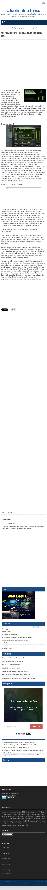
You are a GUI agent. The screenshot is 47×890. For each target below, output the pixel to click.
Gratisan (5, 816)
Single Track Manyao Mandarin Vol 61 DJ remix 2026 (19, 745)
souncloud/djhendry (13, 170)
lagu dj (26, 821)
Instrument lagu (22, 816)
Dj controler (29, 812)
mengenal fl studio (11, 823)
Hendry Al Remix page (10, 634)
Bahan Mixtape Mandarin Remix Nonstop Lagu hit (18, 742)
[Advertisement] (23, 64)
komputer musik (18, 821)
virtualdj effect (16, 825)
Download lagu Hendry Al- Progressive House (17, 637)
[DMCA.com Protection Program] (8, 798)
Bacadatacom (6, 847)
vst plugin (7, 28)
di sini (8, 221)
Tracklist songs (6, 870)
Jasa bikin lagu (6, 873)
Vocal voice (22, 818)
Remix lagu (41, 816)
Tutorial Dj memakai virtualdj (11, 668)
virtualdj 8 (8, 825)
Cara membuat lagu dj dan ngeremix (13, 661)
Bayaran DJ (5, 812)
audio (38, 818)
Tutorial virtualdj (13, 818)
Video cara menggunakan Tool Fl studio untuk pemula (18, 678)
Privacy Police (7, 648)
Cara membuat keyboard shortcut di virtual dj (16, 675)
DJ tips (22, 812)
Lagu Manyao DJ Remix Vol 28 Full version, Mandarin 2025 (21, 755)
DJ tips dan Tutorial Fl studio (23, 10)
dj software (5, 821)
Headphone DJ (12, 816)
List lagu (24, 883)
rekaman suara (33, 823)
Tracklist (4, 818)
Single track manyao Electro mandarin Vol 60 (17, 748)
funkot (11, 821)
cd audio (42, 818)
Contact (5, 646)
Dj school (35, 812)
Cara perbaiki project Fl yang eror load (14, 658)
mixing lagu (20, 823)
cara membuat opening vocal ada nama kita (15, 671)
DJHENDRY (5, 853)
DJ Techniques (6, 858)
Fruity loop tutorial (38, 814)
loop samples (34, 821)
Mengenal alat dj (32, 816)
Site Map (6, 643)
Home (2, 28)
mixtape (26, 823)
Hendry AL (44, 881)
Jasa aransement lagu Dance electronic (15, 640)
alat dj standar (30, 818)
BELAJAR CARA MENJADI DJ (11, 664)
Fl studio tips (24, 814)
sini (17, 209)
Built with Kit (23, 734)
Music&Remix (6, 864)
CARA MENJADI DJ (13, 812)
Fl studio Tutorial (10, 814)
